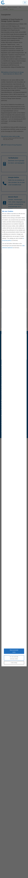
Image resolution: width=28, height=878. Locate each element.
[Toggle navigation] (25, 2)
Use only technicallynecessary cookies (14, 657)
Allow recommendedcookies (14, 651)
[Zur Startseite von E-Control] (3, 2)
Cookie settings (14, 662)
